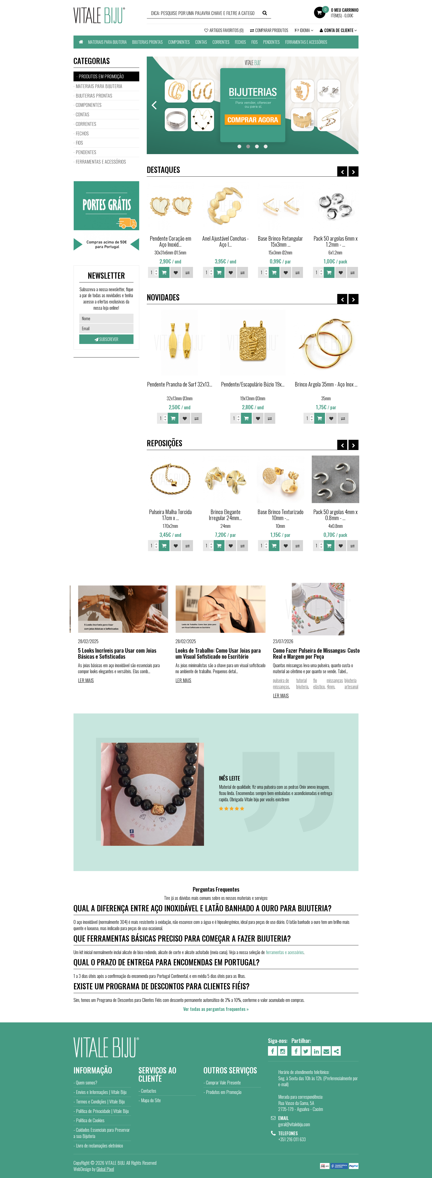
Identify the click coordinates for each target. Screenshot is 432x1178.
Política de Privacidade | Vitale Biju (102, 1111)
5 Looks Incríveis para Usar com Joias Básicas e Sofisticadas (113, 653)
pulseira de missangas (276, 683)
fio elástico (314, 683)
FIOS (255, 42)
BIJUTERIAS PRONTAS (147, 42)
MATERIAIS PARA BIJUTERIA (107, 42)
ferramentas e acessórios (285, 952)
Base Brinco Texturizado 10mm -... (281, 515)
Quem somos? (86, 1082)
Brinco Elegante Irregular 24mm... (225, 515)
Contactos (148, 1090)
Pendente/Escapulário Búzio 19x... (252, 384)
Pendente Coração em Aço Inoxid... (170, 241)
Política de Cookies (90, 1120)
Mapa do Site (151, 1100)
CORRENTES (221, 42)
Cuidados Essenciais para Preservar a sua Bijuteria (102, 1132)
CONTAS (201, 42)
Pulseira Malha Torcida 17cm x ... (170, 515)
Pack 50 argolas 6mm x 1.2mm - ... (336, 241)
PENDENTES (271, 42)
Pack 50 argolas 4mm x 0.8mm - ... (335, 515)
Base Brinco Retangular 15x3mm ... (280, 241)
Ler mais (81, 680)
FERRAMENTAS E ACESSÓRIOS (306, 42)
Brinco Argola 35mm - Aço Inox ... (326, 384)
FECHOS (240, 42)
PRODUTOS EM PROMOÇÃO (101, 76)
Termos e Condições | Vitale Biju (100, 1101)
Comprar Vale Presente (223, 1082)
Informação (93, 1070)
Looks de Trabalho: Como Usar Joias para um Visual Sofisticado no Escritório (213, 653)
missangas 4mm (330, 683)
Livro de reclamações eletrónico (99, 1145)
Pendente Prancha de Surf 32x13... (179, 384)
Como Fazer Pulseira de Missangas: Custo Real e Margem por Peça (311, 653)
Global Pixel (105, 1169)
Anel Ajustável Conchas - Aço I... (225, 241)
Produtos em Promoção (224, 1092)
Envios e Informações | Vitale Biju (101, 1092)
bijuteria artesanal (347, 683)
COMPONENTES (179, 42)
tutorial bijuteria (298, 683)
